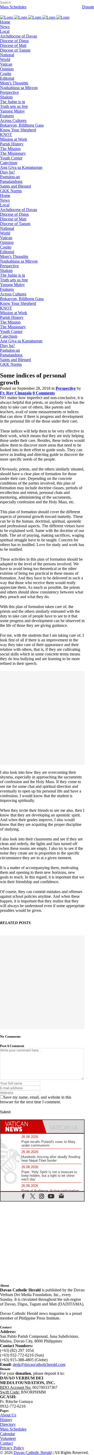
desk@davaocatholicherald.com (39, 1364)
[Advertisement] (47, 718)
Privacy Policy (12, 1448)
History (6, 1419)
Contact (6, 1443)
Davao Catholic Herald (33, 1452)
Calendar (7, 1434)
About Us (8, 1415)
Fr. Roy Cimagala (16, 393)
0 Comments (44, 393)
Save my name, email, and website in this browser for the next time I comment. (35, 1099)
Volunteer (8, 1438)
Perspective (66, 388)
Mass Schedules (13, 7)
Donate (88, 7)
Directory (8, 1424)
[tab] (21, 1126)
